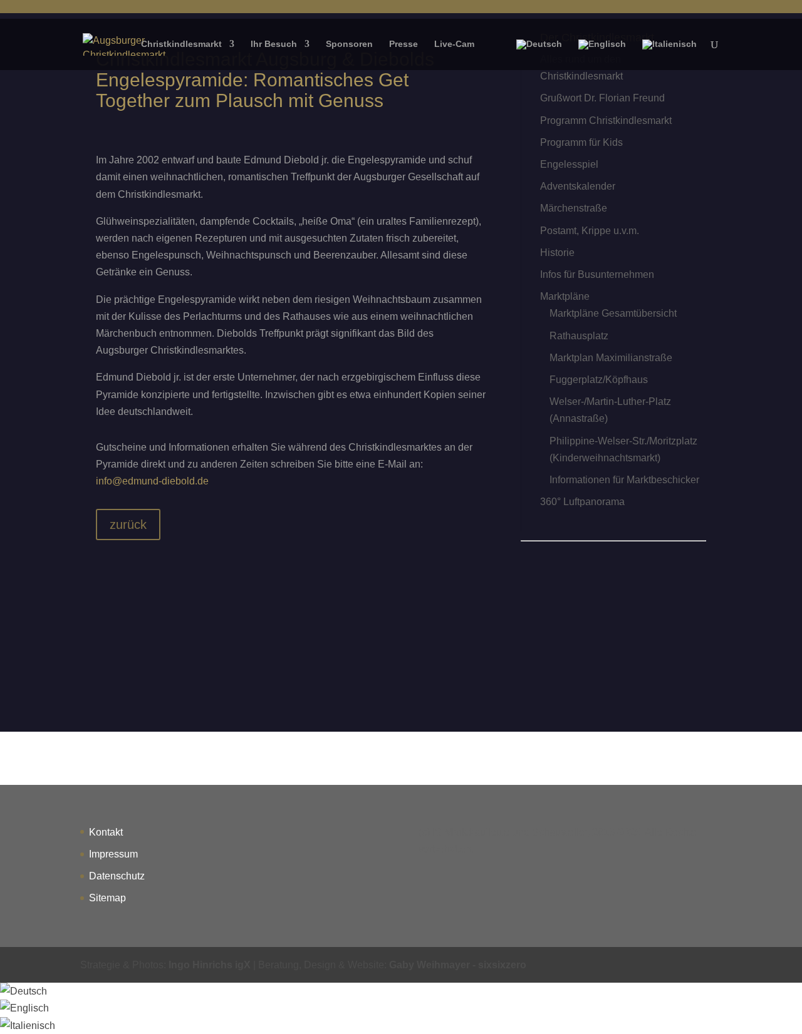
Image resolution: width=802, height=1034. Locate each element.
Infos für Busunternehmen (597, 274)
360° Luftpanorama (582, 501)
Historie (557, 252)
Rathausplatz (578, 335)
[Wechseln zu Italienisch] (669, 54)
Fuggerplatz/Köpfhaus (598, 379)
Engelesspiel (569, 164)
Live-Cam (454, 44)
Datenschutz (117, 876)
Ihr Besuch (274, 44)
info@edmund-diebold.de (152, 481)
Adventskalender (577, 186)
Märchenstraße (573, 208)
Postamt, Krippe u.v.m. (589, 230)
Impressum (113, 854)
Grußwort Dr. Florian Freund (602, 98)
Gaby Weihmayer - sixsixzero (457, 965)
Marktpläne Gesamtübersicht (613, 313)
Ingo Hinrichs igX (210, 965)
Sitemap (107, 898)
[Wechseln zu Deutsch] (23, 991)
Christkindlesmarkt (181, 44)
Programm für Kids (581, 142)
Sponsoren (349, 44)
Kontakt (106, 832)
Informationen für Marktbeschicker (624, 479)
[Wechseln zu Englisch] (602, 54)
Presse (403, 44)
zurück (128, 524)
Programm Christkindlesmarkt (606, 120)
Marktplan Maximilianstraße (610, 357)
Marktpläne (565, 296)
